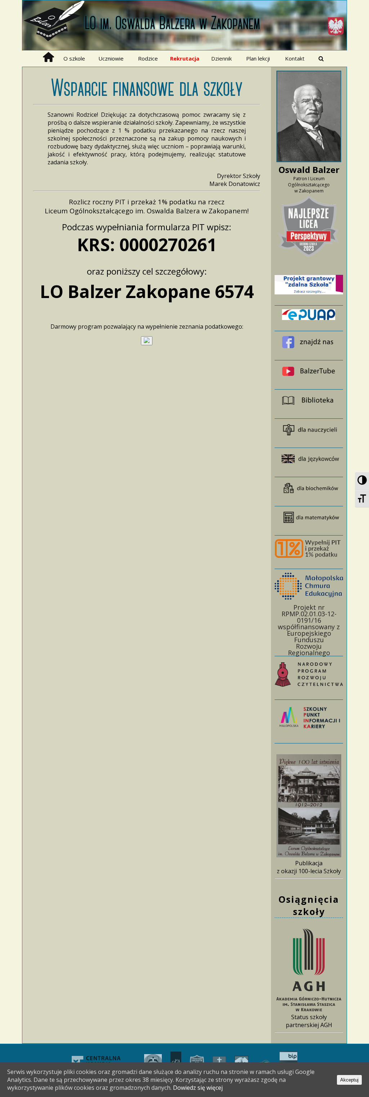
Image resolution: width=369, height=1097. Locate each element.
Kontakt (294, 58)
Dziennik (221, 58)
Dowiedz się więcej (198, 1088)
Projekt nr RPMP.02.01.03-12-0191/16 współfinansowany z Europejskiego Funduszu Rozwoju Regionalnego (309, 629)
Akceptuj (349, 1080)
